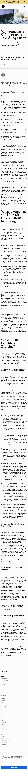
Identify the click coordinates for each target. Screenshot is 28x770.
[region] (14, 762)
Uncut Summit (4, 742)
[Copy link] (10, 65)
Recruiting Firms (4, 706)
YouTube (2, 754)
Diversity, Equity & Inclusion (6, 740)
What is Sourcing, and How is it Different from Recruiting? (14, 57)
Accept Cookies (14, 767)
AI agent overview (4, 678)
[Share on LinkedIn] (7, 65)
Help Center (3, 726)
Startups (3, 704)
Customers (3, 736)
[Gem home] (3, 6)
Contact (2, 746)
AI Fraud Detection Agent (6, 684)
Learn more (18, 2)
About (2, 734)
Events (2, 720)
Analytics (3, 693)
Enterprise (3, 700)
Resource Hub (3, 722)
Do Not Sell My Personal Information (14, 763)
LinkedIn (2, 752)
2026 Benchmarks (4, 724)
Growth (2, 702)
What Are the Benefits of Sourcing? (8, 59)
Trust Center (3, 744)
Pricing (2, 728)
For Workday (3, 713)
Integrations (3, 695)
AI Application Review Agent (6, 682)
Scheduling (3, 691)
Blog (2, 718)
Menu (24, 6)
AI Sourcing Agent (4, 680)
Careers (2, 738)
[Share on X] (5, 65)
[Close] (25, 756)
